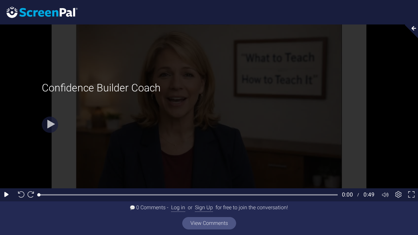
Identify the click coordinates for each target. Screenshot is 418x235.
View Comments (209, 223)
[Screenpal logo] (39, 12)
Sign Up (204, 207)
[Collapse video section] (409, 31)
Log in (178, 207)
